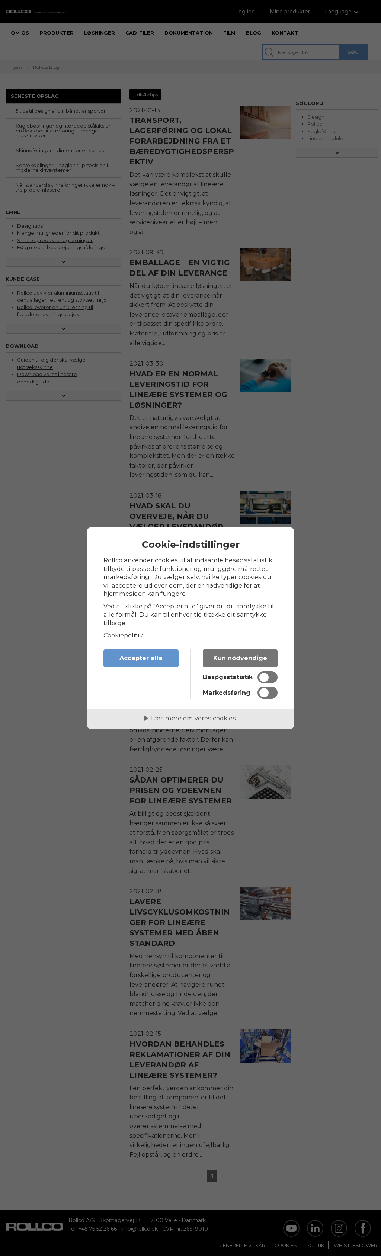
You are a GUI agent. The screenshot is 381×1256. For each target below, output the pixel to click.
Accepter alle (141, 658)
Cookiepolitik (123, 635)
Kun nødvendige (240, 658)
